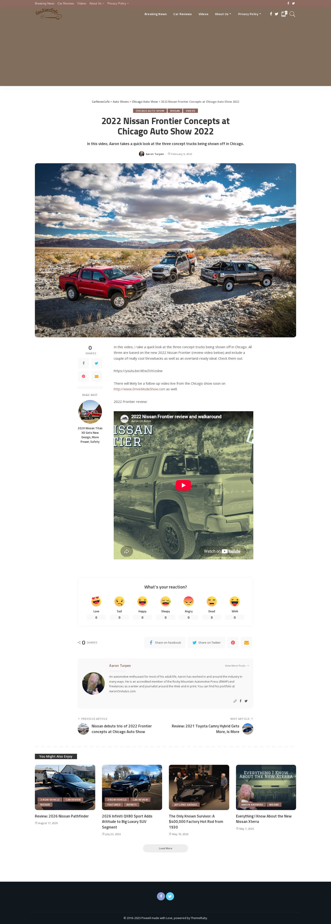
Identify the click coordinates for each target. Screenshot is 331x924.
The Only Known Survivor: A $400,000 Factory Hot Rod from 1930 (196, 821)
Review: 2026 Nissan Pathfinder (62, 816)
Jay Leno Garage (185, 804)
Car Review (73, 799)
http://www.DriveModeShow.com (139, 389)
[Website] (235, 701)
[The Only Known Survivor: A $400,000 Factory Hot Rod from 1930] (199, 787)
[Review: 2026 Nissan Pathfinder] (65, 787)
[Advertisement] (165, 54)
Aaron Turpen (155, 154)
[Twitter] (293, 3)
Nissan (175, 110)
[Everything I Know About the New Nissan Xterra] (266, 787)
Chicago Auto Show (150, 110)
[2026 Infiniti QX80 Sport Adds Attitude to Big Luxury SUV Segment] (132, 787)
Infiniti (132, 804)
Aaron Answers (252, 804)
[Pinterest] (83, 376)
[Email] (96, 376)
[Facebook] (288, 3)
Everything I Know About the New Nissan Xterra (264, 819)
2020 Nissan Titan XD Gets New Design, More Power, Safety (90, 435)
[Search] (292, 14)
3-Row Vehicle (50, 799)
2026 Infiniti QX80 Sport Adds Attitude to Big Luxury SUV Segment (127, 821)
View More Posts (235, 665)
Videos (190, 110)
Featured (114, 804)
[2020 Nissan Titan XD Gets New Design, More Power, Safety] (90, 412)
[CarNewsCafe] (48, 14)
